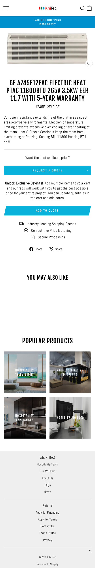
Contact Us (47, 526)
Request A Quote (47, 170)
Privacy (47, 540)
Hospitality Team (47, 464)
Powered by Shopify (47, 564)
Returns (48, 505)
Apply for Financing (47, 512)
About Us (47, 478)
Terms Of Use (47, 533)
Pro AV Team (47, 471)
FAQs (47, 485)
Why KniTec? (47, 457)
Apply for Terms (47, 519)
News (47, 492)
